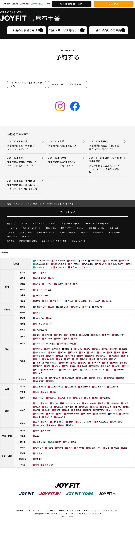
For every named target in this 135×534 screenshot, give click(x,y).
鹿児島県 (22, 459)
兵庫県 (22, 423)
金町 (126, 352)
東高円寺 (38, 366)
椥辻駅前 (78, 398)
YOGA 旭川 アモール (43, 267)
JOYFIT (24, 223)
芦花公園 (103, 359)
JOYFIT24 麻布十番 (22, 145)
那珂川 (69, 447)
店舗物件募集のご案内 (28, 241)
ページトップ (67, 212)
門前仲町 (71, 355)
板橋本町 (83, 366)
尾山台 (114, 359)
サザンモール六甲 (85, 422)
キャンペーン (12, 228)
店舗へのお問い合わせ (45, 232)
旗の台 (126, 355)
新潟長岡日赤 (40, 306)
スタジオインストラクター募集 (54, 241)
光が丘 (117, 366)
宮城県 (22, 284)
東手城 (37, 436)
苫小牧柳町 (75, 264)
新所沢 (59, 338)
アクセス (80, 228)
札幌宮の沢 (102, 264)
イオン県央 (99, 306)
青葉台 (51, 381)
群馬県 (22, 329)
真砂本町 (38, 459)
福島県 (22, 301)
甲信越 (7, 309)
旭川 (130, 264)
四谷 (74, 362)
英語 (63, 517)
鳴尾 (62, 425)
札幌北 (83, 260)
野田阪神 (77, 410)
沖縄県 (22, 464)
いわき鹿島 (82, 301)
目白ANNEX (95, 362)
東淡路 (37, 406)
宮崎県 (22, 453)
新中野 (124, 362)
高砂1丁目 (39, 447)
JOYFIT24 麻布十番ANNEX (22, 184)
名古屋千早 (71, 386)
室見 (125, 447)
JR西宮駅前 (40, 425)
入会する (114, 4)
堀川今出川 (39, 398)
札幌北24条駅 (59, 260)
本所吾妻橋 (39, 355)
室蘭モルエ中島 (59, 264)
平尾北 (50, 447)
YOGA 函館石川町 (42, 264)
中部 (7, 389)
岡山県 (22, 430)
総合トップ (11, 223)
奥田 (37, 430)
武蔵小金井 (66, 369)
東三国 (55, 403)
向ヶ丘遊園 (82, 377)
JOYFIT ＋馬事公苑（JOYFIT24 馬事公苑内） (105, 165)
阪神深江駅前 (102, 422)
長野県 (22, 312)
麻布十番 (38, 349)
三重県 (22, 392)
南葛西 (61, 355)
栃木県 (22, 323)
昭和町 (47, 410)
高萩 (50, 318)
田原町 (114, 349)
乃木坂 (79, 349)
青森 (44, 272)
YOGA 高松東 (55, 442)
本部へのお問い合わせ (70, 223)
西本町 (66, 410)
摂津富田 (113, 413)
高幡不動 (120, 369)
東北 (7, 286)
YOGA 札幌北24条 (42, 260)
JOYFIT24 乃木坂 (62, 161)
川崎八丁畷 (55, 377)
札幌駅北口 (88, 264)
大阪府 (22, 410)
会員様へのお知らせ (67, 232)
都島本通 (48, 406)
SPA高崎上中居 (41, 329)
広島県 (22, 436)
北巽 (127, 406)
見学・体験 (114, 228)
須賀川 (37, 301)
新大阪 (102, 403)
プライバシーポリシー (35, 511)
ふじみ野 (48, 338)
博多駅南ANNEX (95, 447)
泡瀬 (37, 464)
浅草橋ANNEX (41, 352)
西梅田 (88, 410)
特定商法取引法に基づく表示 (69, 511)
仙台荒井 (48, 284)
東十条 (53, 352)
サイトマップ (89, 511)
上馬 (76, 359)
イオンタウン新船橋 (67, 343)
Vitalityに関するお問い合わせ (96, 223)
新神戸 (45, 422)
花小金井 (38, 373)
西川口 (59, 335)
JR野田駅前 (100, 410)
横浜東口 (110, 377)
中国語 (71, 517)
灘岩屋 (71, 422)
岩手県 (22, 278)
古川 (77, 284)
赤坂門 (60, 447)
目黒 (68, 359)
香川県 (22, 441)
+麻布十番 (68, 349)
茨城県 (22, 318)
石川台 (37, 359)
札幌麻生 (73, 260)
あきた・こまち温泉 (43, 289)
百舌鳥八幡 (60, 417)
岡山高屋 (46, 430)
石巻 (69, 284)
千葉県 (22, 343)
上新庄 (125, 403)
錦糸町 (51, 355)
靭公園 (57, 410)
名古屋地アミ (99, 386)
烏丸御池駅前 (65, 398)
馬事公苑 (65, 362)
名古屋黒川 (85, 386)
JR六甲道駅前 (58, 422)
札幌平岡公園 (96, 260)
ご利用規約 (51, 511)
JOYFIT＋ (53, 223)
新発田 (87, 306)
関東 (7, 349)
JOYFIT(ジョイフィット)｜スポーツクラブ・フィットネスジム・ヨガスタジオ (72, 514)
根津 (106, 349)
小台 (83, 352)
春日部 (37, 338)
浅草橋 (124, 349)
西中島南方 (114, 403)
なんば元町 (39, 413)
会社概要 (19, 511)
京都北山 (52, 398)
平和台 (126, 366)
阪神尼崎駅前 (117, 422)
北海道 (16, 263)
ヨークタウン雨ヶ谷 (43, 324)
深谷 (75, 338)
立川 (110, 369)
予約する (84, 232)
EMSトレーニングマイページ (66, 84)
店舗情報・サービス (97, 228)
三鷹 (37, 369)
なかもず (48, 417)
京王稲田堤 (69, 377)
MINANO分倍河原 (50, 369)
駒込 (74, 366)
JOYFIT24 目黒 (21, 161)
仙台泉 (37, 284)
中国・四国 (7, 435)
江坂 (60, 413)
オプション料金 (115, 232)
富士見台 (106, 366)
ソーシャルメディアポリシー (108, 511)
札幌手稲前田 (111, 260)
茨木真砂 (87, 413)
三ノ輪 (102, 352)
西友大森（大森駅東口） (97, 355)
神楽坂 (115, 362)
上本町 (118, 406)
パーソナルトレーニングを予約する (26, 84)
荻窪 (48, 366)
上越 (52, 306)
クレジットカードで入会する (18, 236)
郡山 (46, 301)
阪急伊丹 (71, 425)
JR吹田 (51, 413)
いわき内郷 (95, 301)
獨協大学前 (119, 335)
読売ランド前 (96, 377)
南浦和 (74, 335)
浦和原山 (96, 335)
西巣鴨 (63, 352)
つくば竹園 (39, 318)
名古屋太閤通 (40, 386)
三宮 (37, 422)
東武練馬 (95, 366)
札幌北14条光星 (117, 264)
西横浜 (121, 377)
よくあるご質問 (25, 232)
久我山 (57, 366)
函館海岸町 (125, 260)
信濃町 (83, 362)
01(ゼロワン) (61, 267)
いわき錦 (108, 301)
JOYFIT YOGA (38, 223)
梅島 (118, 352)
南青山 (97, 349)
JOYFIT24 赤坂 (62, 143)
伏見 (88, 398)
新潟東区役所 (63, 306)
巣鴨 (66, 366)
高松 (67, 442)
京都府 (22, 397)
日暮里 (92, 352)
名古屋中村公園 (56, 386)
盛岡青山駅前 (40, 278)
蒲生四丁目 (72, 406)
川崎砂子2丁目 (41, 377)
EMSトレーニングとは (31, 228)
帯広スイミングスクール (81, 267)
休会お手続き (98, 232)
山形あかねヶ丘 (41, 295)
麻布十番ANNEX (53, 349)
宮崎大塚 (38, 453)
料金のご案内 (66, 228)
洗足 (60, 359)
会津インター (58, 301)
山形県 (22, 295)
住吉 (107, 447)
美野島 (116, 447)
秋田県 (22, 289)
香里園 (37, 417)
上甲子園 (52, 425)
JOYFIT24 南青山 (105, 145)
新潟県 (22, 306)
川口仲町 (48, 335)
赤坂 (88, 349)
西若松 (70, 301)
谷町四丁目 (107, 406)
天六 (37, 403)
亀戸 (81, 355)
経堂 (93, 359)
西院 (96, 398)
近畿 (7, 411)
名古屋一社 (113, 386)
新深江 (95, 406)
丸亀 (74, 442)
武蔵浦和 (85, 335)
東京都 (22, 360)
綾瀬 (110, 352)
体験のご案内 (50, 228)
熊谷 (67, 338)
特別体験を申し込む (71, 4)
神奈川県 (22, 379)
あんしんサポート (79, 241)
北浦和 (37, 335)
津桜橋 (45, 392)
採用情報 (10, 241)
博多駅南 (80, 447)
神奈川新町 (39, 381)
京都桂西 (106, 398)
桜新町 (85, 359)
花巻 (52, 278)
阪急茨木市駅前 (72, 413)
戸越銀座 (115, 355)
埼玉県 (22, 336)
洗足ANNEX (49, 359)
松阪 (54, 392)
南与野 (107, 335)
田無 (76, 369)
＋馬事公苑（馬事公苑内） (46, 362)
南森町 (45, 403)
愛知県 (22, 386)
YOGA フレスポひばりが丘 (93, 369)
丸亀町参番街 (40, 442)
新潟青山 (77, 306)
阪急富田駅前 (100, 413)
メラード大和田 (115, 410)
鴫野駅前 (84, 406)
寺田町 (37, 410)
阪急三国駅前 (90, 403)
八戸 (37, 272)
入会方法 (10, 232)
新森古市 (60, 406)
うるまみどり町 (49, 464)
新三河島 (73, 352)
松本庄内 (38, 312)
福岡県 (22, 447)
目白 (106, 362)
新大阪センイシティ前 (71, 403)
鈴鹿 (37, 392)
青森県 (22, 272)
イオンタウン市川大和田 (45, 343)
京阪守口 (125, 413)
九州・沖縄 (7, 456)
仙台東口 (60, 284)
